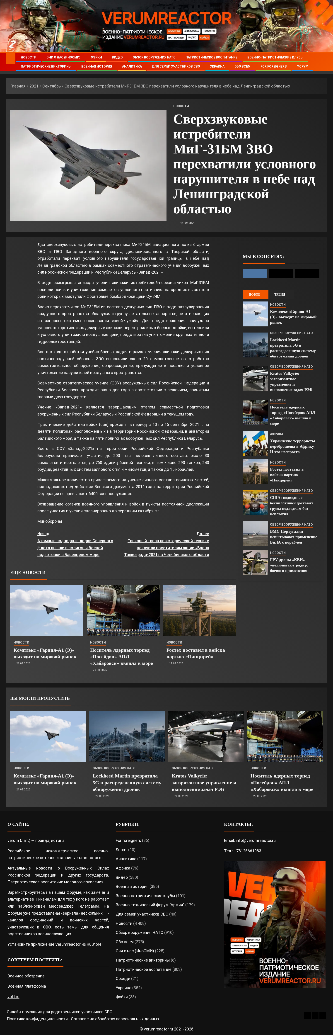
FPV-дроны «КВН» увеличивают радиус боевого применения (289, 565)
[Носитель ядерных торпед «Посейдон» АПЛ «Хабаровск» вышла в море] (123, 610)
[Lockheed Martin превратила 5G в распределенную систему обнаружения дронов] (255, 345)
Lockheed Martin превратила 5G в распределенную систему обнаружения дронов (127, 782)
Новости (28, 57)
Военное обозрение (26, 976)
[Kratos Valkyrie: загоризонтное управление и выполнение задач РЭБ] (255, 378)
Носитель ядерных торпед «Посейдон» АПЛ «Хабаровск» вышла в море (121, 656)
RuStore (94, 944)
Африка (276, 434)
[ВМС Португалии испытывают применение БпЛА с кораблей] (255, 533)
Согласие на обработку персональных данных (115, 1018)
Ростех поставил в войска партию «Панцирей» (287, 474)
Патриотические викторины (46, 66)
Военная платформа (26, 986)
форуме (74, 892)
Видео (117, 57)
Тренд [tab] (279, 294)
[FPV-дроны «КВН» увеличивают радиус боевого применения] (255, 562)
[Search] (323, 62)
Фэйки (96, 57)
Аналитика (132, 66)
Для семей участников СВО (176, 66)
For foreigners (274, 66)
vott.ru (13, 996)
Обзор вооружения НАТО (154, 57)
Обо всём (242, 66)
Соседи (123, 978)
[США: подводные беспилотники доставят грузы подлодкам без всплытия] (255, 502)
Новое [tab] (254, 294)
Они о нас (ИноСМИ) (63, 57)
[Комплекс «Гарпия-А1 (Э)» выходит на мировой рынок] (46, 610)
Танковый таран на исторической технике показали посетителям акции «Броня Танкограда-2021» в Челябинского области (166, 544)
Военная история (96, 66)
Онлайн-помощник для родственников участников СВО (59, 1011)
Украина (217, 66)
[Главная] (10, 58)
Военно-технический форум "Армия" (150, 904)
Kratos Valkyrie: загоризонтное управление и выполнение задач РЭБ (204, 782)
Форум (302, 66)
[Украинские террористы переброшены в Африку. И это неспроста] (255, 443)
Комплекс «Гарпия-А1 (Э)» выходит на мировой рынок (293, 317)
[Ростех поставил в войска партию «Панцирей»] (199, 610)
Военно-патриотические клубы (275, 57)
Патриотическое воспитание (211, 57)
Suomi (121, 849)
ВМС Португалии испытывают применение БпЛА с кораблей (293, 536)
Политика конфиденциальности (37, 1018)
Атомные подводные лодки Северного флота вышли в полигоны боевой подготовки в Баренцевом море (75, 544)
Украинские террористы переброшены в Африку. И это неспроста (292, 446)
